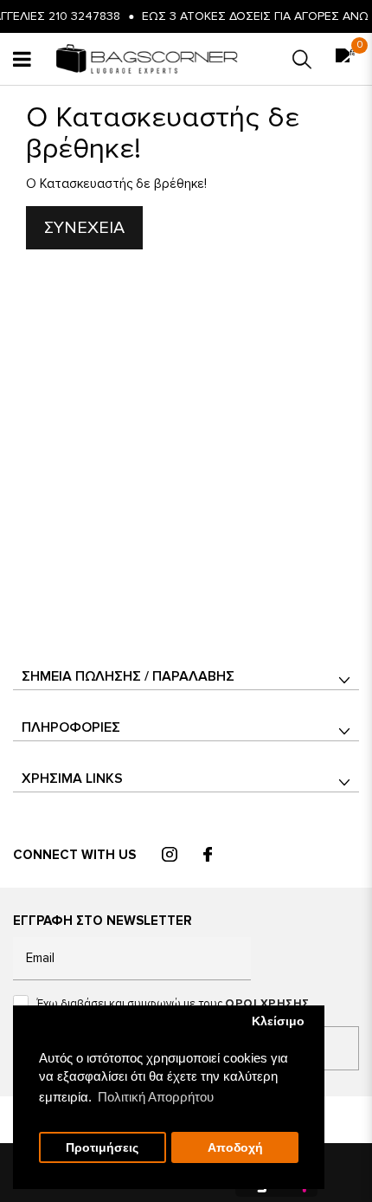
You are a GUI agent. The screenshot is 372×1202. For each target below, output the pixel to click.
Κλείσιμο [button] (278, 1021)
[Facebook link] (207, 855)
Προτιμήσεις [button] (102, 1147)
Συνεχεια (84, 227)
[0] (345, 59)
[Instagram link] (169, 855)
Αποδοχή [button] (235, 1147)
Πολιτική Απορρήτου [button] (156, 1096)
